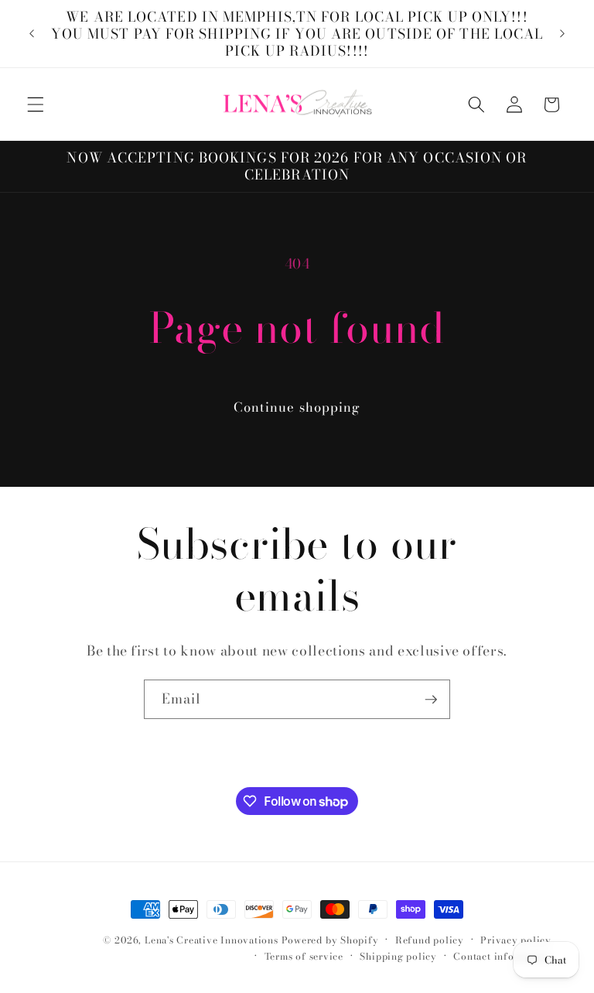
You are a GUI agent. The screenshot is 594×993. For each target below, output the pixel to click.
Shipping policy (398, 956)
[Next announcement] (562, 34)
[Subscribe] (430, 700)
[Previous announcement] (32, 34)
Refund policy (429, 940)
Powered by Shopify (330, 940)
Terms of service (304, 956)
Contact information (502, 956)
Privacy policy (515, 940)
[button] (35, 104)
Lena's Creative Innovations (211, 940)
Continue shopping (297, 407)
